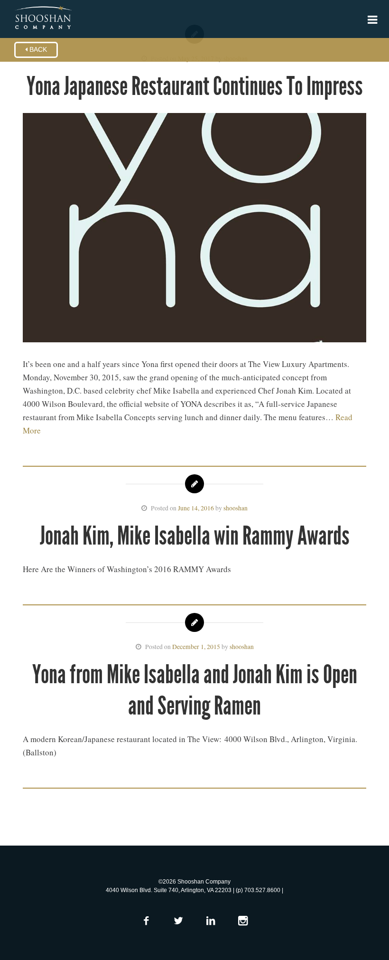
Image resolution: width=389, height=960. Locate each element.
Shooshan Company (43, 18)
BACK (37, 49)
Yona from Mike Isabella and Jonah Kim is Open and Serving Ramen (194, 690)
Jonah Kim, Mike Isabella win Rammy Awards (195, 535)
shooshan (235, 508)
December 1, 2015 (196, 646)
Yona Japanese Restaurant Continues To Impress (195, 86)
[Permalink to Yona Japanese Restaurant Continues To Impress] (194, 229)
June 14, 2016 (196, 508)
